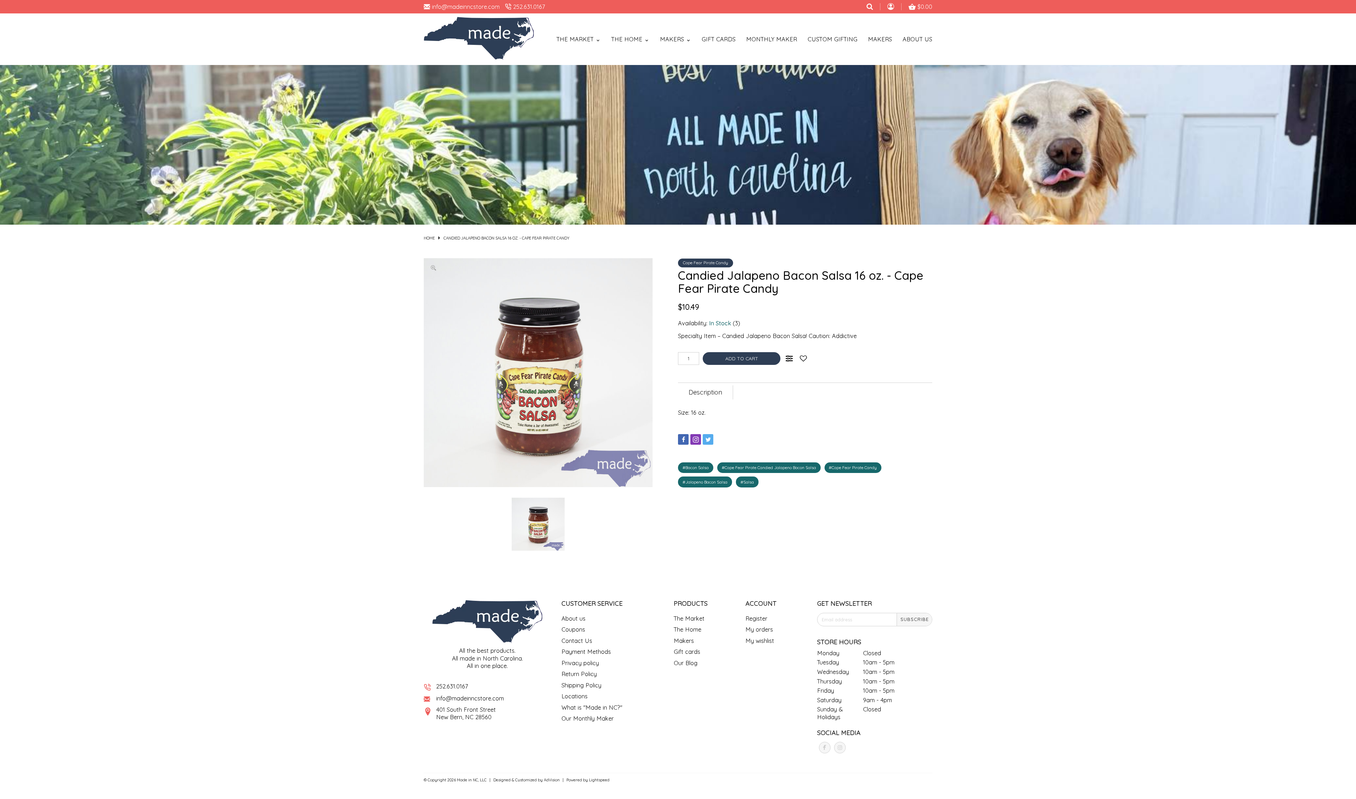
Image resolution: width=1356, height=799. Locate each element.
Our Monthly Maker (587, 718)
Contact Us (576, 640)
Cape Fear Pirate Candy (705, 262)
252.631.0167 (452, 686)
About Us (917, 39)
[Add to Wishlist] (803, 358)
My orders (759, 629)
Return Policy (579, 673)
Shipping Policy (581, 685)
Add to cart (741, 358)
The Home (687, 629)
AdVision (552, 779)
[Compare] (789, 358)
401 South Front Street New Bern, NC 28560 (466, 713)
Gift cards (719, 39)
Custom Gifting (832, 39)
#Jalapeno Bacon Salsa (705, 482)
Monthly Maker (771, 39)
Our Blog (685, 663)
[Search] (870, 7)
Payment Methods (586, 651)
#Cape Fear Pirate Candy (853, 467)
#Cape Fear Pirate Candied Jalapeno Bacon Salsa (769, 467)
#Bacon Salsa (696, 467)
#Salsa (747, 482)
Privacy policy (580, 663)
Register (756, 618)
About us (573, 618)
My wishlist (759, 640)
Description (705, 392)
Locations (574, 696)
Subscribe (914, 619)
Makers (880, 39)
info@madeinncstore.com (470, 698)
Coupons (573, 629)
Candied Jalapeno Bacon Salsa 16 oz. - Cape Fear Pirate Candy (507, 238)
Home (429, 238)
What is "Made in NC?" (591, 707)
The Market (689, 618)
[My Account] (890, 7)
